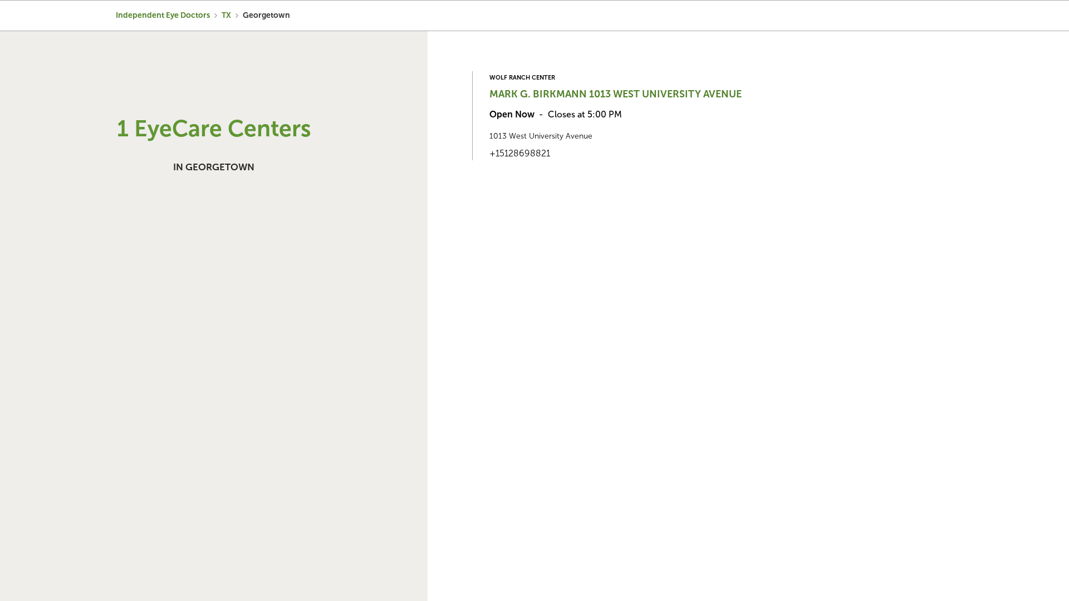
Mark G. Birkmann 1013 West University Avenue (615, 94)
